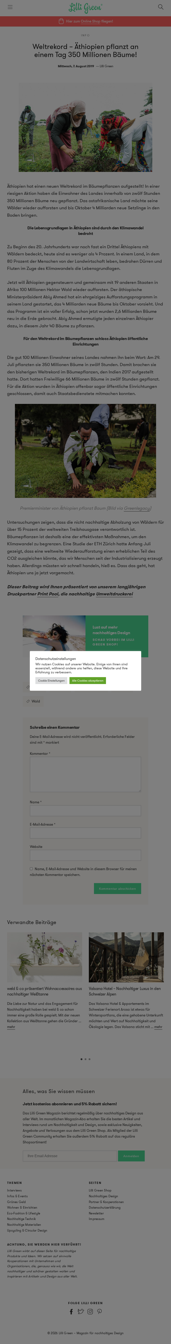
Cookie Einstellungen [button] (51, 680)
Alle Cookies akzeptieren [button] (87, 680)
